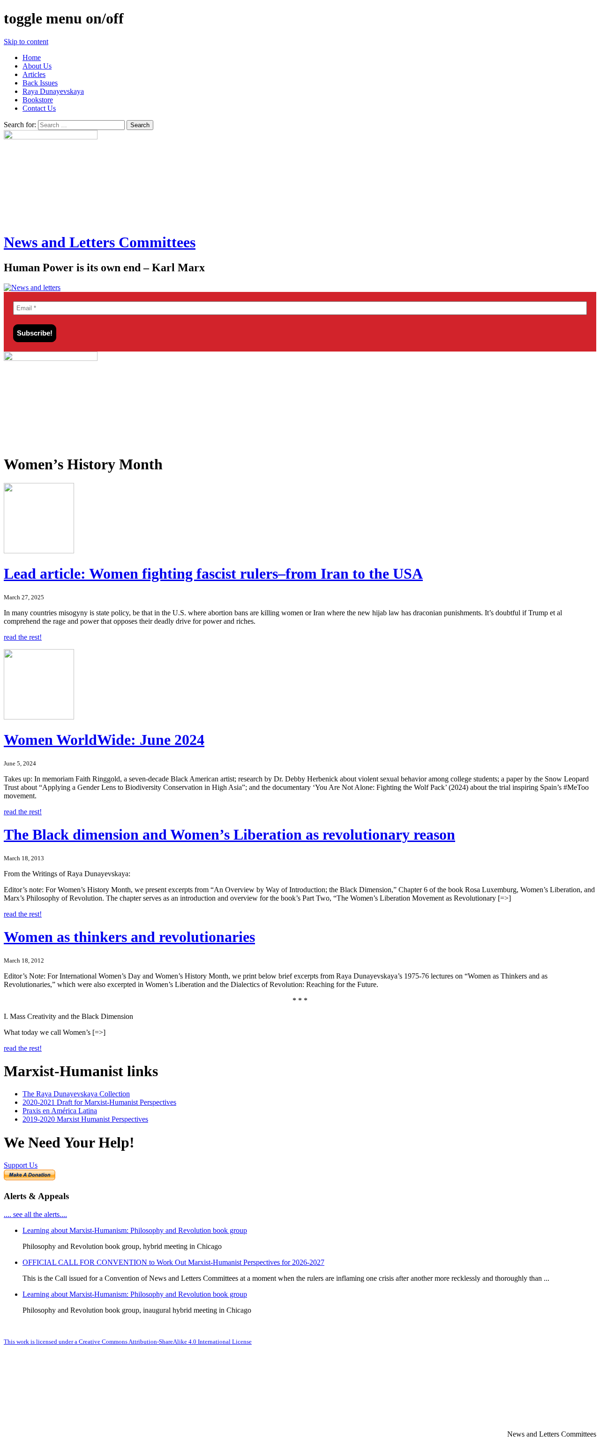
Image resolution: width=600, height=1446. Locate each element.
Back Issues (40, 83)
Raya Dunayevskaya (53, 91)
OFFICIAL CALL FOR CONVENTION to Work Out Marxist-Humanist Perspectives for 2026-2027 (173, 1262)
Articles (33, 74)
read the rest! (23, 637)
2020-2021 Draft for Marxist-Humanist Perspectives (99, 1102)
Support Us (21, 1165)
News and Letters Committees (99, 242)
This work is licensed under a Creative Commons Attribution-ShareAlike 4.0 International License (128, 1341)
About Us (37, 66)
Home (31, 57)
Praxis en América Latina (59, 1111)
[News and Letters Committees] (32, 287)
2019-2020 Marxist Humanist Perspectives (85, 1119)
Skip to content (26, 42)
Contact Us (39, 108)
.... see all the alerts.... (35, 1214)
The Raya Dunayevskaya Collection (76, 1094)
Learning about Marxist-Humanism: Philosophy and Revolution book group (134, 1230)
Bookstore (37, 100)
